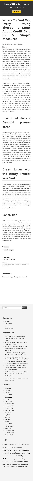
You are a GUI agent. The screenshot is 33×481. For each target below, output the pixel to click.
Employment (8, 323)
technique (16, 466)
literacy (20, 455)
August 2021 (8, 413)
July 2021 (7, 415)
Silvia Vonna (20, 44)
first (10, 453)
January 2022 (8, 401)
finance (26, 450)
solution (18, 464)
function (23, 453)
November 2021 (9, 406)
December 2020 (9, 430)
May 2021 (7, 419)
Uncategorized (9, 328)
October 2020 (9, 435)
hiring (28, 453)
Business (7, 321)
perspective (16, 459)
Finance (6, 247)
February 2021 (9, 426)
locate (25, 455)
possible (21, 459)
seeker (9, 464)
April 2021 (8, 421)
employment (8, 450)
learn (16, 456)
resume (20, 461)
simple (11, 250)
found (13, 453)
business (19, 444)
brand (13, 444)
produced (4, 461)
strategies (5, 466)
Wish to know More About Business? (15, 365)
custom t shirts (15, 447)
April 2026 (8, 388)
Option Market (11, 459)
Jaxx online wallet (10, 455)
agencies (5, 444)
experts (20, 450)
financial (5, 453)
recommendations (10, 461)
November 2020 (9, 433)
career (4, 447)
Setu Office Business (16, 4)
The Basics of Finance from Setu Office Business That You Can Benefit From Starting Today (16, 374)
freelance (18, 453)
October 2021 (9, 408)
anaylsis (10, 444)
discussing (20, 447)
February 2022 (9, 399)
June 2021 (8, 417)
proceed (26, 459)
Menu (17, 12)
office (5, 458)
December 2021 (9, 404)
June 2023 (8, 392)
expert (15, 450)
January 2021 (8, 428)
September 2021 (9, 410)
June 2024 (8, 390)
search (26, 461)
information (4, 455)
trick (20, 466)
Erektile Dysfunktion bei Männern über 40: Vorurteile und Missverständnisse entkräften (16, 348)
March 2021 (8, 424)
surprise (12, 466)
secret (4, 464)
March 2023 (8, 395)
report (16, 461)
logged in (12, 277)
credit (6, 250)
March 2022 (8, 397)
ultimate (24, 466)
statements (24, 464)
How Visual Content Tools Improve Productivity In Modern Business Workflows (15, 338)
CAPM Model (26, 444)
